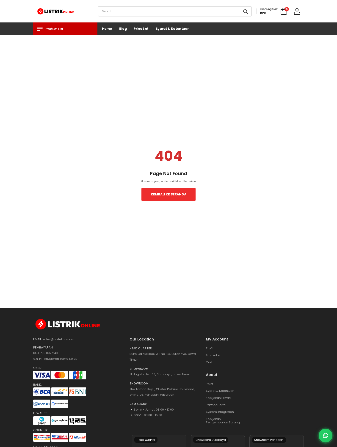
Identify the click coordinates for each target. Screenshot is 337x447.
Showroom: (139, 369)
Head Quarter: (141, 348)
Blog (123, 28)
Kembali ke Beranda (168, 194)
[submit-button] (245, 11)
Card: (37, 368)
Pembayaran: (43, 347)
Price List (141, 28)
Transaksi (213, 355)
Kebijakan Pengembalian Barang (223, 421)
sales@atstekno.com (58, 339)
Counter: (40, 430)
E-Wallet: (40, 413)
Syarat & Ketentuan (173, 28)
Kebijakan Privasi (218, 398)
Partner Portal (216, 405)
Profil (209, 348)
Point (209, 384)
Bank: (37, 385)
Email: (37, 339)
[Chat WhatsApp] (325, 435)
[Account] (297, 11)
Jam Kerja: (138, 404)
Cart (209, 362)
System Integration (220, 412)
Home (107, 28)
